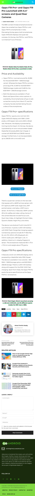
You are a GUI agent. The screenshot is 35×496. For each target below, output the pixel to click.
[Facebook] (4, 314)
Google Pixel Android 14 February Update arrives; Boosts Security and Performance (22, 365)
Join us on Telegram (17, 189)
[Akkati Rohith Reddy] (8, 329)
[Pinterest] (13, 314)
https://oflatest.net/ (19, 327)
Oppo (18, 309)
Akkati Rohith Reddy (8, 21)
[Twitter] (9, 314)
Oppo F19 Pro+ (24, 309)
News (14, 309)
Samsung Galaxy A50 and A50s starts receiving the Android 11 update (8, 344)
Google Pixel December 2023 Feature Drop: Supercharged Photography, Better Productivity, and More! (21, 386)
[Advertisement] (17, 152)
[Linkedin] (28, 314)
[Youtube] (18, 479)
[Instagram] (7, 479)
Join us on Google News (17, 195)
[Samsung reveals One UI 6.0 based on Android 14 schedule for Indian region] (6, 376)
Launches (8, 309)
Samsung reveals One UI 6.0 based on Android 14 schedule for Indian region (21, 375)
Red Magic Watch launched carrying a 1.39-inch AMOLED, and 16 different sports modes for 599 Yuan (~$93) (18, 303)
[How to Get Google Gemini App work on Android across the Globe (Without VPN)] (6, 356)
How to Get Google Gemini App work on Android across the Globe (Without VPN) (22, 355)
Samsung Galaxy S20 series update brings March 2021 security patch (26, 344)
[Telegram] (23, 314)
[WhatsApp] (18, 314)
